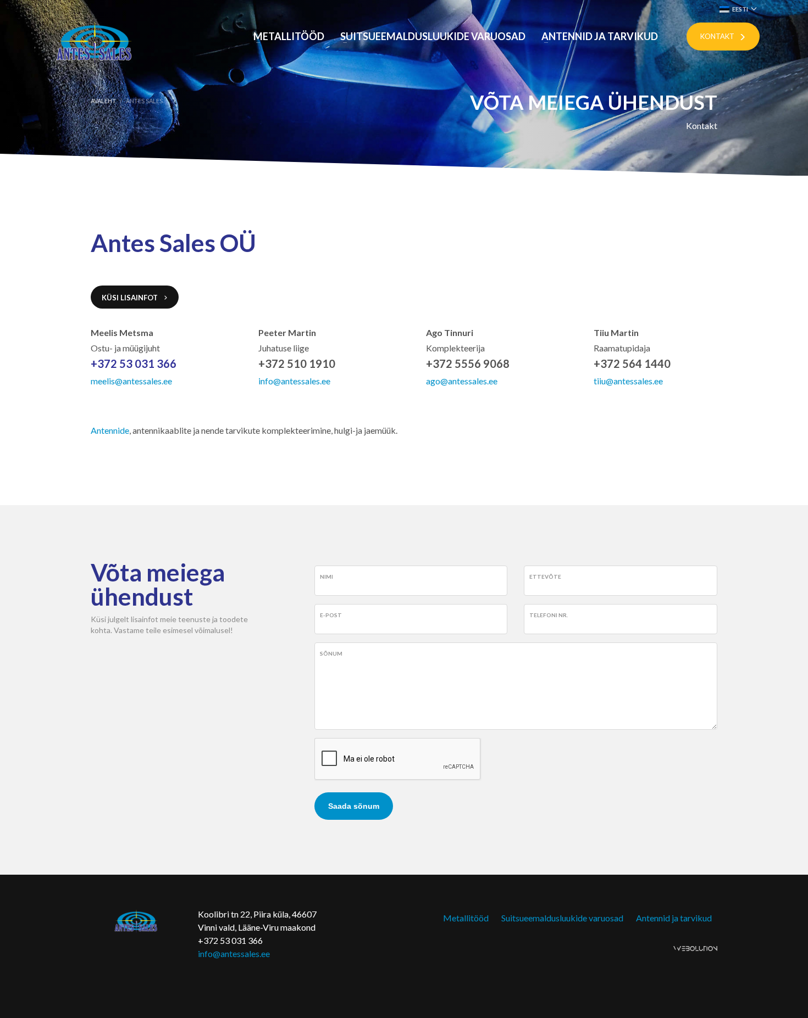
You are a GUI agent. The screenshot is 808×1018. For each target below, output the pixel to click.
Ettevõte (545, 576)
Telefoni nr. (548, 615)
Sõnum (331, 653)
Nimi (326, 576)
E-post (331, 615)
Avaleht (103, 100)
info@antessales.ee (234, 953)
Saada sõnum (353, 806)
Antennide (110, 430)
